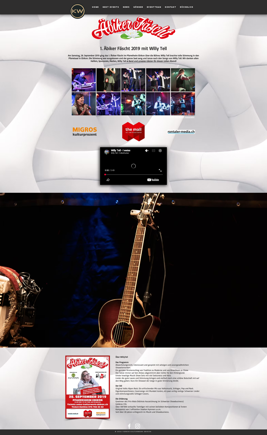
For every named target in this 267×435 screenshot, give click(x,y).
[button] (84, 80)
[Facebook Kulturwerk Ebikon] (129, 426)
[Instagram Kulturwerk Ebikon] (137, 426)
